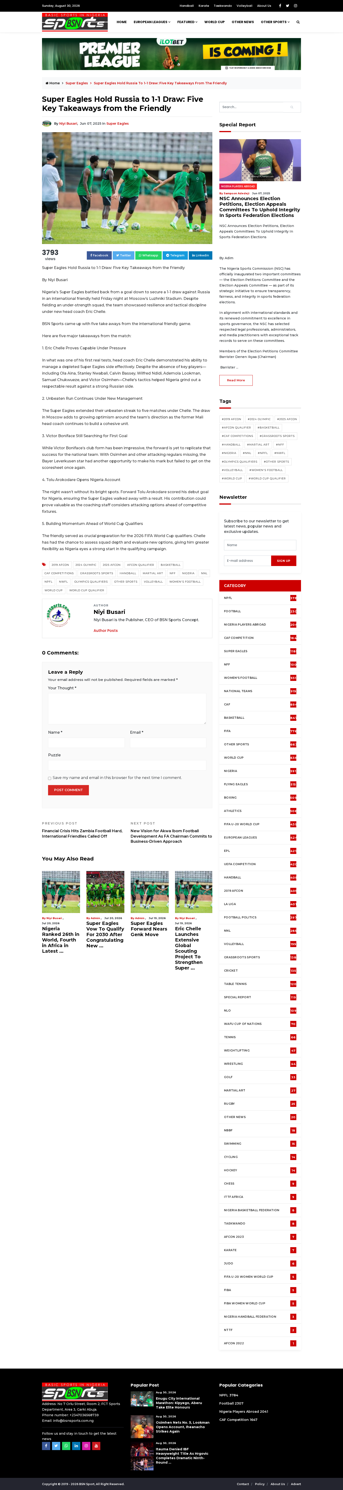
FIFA (260, 731)
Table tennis (260, 984)
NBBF (259, 1130)
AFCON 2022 (259, 1343)
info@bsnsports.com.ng (73, 1421)
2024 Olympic (86, 564)
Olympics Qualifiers (91, 581)
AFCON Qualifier (140, 564)
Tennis (260, 1037)
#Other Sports (276, 461)
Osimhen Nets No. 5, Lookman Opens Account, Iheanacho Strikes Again (183, 1426)
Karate (204, 6)
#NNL (247, 453)
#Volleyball (232, 470)
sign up (283, 561)
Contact (243, 1484)
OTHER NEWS (243, 22)
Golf (259, 1077)
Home (122, 22)
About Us (264, 6)
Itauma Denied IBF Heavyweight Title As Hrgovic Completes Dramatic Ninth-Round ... (182, 1456)
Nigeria (188, 573)
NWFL (63, 581)
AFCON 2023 (259, 1237)
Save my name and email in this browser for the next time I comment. (117, 777)
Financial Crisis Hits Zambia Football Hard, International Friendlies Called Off (82, 830)
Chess (259, 1184)
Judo (259, 1263)
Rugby (259, 1104)
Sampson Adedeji (59, 918)
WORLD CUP (214, 22)
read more (236, 380)
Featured (186, 22)
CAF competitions (59, 573)
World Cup (54, 590)
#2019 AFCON (231, 419)
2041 (264, 1411)
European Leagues (150, 22)
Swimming (259, 1144)
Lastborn (141, 918)
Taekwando (223, 6)
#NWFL (279, 453)
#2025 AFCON (287, 419)
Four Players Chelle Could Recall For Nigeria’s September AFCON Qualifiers (146, 945)
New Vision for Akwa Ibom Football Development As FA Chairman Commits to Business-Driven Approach (171, 832)
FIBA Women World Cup (259, 1303)
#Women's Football (266, 470)
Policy (260, 1484)
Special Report (260, 997)
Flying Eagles (260, 784)
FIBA (259, 1290)
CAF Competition (261, 638)
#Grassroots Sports (277, 436)
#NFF (280, 444)
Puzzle (54, 755)
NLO (260, 1010)
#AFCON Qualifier (236, 427)
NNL (204, 573)
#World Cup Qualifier (267, 478)
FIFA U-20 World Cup (260, 824)
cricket (260, 971)
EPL (260, 851)
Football (261, 611)
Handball (187, 6)
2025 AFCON (112, 564)
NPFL (48, 581)
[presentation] (247, 561)
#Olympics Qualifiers (239, 461)
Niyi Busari (68, 123)
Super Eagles (117, 123)
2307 (239, 1403)
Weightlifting (259, 1050)
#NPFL (263, 453)
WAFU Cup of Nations (260, 1024)
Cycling (259, 1157)
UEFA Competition (260, 864)
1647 (253, 1420)
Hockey (259, 1170)
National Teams (260, 691)
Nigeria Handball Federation (259, 1317)
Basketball (171, 564)
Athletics (260, 811)
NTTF (259, 1330)
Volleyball (244, 6)
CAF (260, 704)
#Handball (231, 444)
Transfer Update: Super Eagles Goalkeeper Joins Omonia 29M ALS (60, 942)
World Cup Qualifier (86, 590)
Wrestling (260, 1064)
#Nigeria (229, 453)
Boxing (260, 798)
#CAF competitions (237, 436)
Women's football (260, 678)
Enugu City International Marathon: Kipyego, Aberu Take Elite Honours (179, 1402)
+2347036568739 (84, 1415)
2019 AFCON (60, 564)
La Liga (260, 904)
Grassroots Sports (96, 573)
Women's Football (185, 581)
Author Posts (106, 630)
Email (136, 732)
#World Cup (232, 478)
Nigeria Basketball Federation (259, 1210)
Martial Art (153, 573)
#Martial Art (258, 444)
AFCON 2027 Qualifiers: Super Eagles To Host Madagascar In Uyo (193, 942)
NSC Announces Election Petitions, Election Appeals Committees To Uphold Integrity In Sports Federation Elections (259, 207)
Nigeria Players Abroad (238, 186)
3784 (233, 1395)
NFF (173, 573)
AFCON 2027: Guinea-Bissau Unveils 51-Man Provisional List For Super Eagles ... (105, 942)
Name (55, 732)
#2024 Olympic (259, 419)
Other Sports (274, 22)
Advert (296, 1484)
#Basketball (269, 427)
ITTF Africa (259, 1197)
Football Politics (260, 917)
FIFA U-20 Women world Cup (259, 1277)
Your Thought (62, 688)
